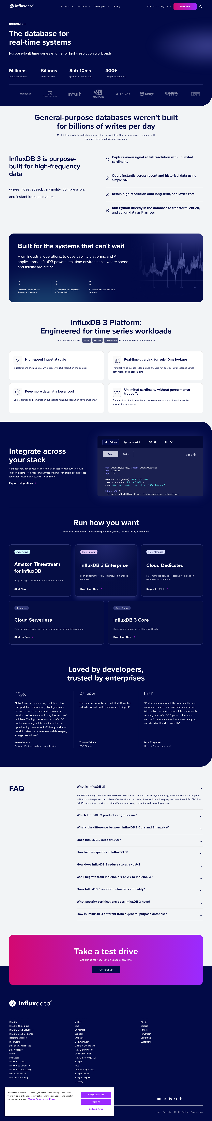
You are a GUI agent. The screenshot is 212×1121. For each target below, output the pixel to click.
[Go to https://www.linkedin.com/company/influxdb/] (170, 1098)
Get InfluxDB (106, 969)
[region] (59, 1101)
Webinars (79, 1037)
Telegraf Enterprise (18, 1037)
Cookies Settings (96, 1109)
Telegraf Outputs (82, 1077)
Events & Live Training (85, 1045)
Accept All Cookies (96, 1094)
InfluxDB (13, 1021)
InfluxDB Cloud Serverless (21, 1029)
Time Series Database (19, 1065)
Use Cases (14, 1057)
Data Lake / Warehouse (20, 1045)
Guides (78, 1021)
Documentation (82, 1041)
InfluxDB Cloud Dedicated (21, 1033)
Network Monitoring (18, 1077)
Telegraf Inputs (82, 1073)
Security (167, 1112)
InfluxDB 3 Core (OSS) (85, 1057)
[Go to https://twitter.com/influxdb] (164, 1099)
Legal (157, 1112)
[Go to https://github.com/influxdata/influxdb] (175, 1099)
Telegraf (78, 1061)
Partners (144, 1029)
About (143, 1021)
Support (78, 1033)
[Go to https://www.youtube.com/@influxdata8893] (159, 1099)
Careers (144, 1026)
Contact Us (152, 6)
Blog (77, 1026)
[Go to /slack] (180, 1099)
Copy (189, 455)
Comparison (197, 1112)
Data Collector (15, 1049)
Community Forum (83, 1053)
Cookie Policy (181, 1112)
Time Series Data (17, 1061)
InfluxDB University (83, 1049)
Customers (80, 1029)
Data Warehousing (17, 1073)
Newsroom (146, 1033)
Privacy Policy (48, 1098)
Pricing (116, 6)
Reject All (96, 1101)
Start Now (185, 6)
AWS (77, 1065)
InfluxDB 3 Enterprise (19, 1026)
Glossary (79, 1081)
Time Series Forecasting (20, 1069)
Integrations (14, 1041)
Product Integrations (84, 1069)
